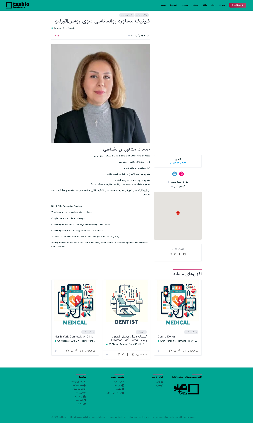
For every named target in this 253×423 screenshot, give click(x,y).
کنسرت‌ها (173, 5)
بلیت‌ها (163, 5)
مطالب (195, 5)
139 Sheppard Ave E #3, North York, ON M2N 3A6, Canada (76, 341)
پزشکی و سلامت (141, 15)
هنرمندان (184, 5)
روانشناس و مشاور (127, 15)
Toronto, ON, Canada (64, 28)
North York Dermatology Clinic (74, 336)
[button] (178, 213)
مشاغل (204, 5)
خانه (213, 5)
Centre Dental (166, 336)
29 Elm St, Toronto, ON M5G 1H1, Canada (128, 344)
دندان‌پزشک (141, 332)
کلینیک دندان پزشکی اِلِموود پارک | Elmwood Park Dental (129, 338)
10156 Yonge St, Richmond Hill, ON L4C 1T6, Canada (179, 341)
